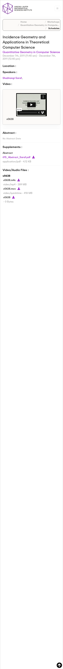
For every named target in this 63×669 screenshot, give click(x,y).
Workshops (53, 21)
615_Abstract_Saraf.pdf (17, 157)
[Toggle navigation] (57, 8)
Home (23, 21)
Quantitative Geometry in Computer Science (31, 52)
